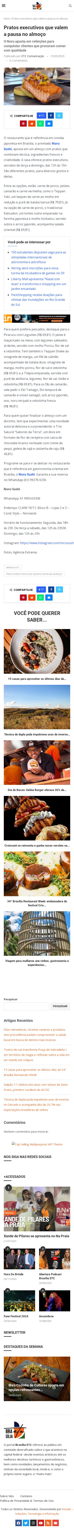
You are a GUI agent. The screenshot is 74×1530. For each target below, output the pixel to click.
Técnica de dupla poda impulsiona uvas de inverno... (37, 734)
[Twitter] (26, 1523)
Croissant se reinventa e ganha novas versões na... (37, 845)
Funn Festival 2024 (16, 1316)
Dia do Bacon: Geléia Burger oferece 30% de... (37, 790)
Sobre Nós (7, 1496)
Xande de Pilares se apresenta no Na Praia (36, 1236)
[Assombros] (54, 1300)
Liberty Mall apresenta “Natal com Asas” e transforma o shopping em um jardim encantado (38, 284)
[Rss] (48, 1523)
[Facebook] (18, 1523)
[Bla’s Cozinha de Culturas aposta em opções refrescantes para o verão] (37, 1379)
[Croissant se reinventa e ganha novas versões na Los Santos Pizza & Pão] (37, 818)
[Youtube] (41, 1523)
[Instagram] (33, 1523)
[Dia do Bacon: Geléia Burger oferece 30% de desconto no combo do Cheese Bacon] (37, 762)
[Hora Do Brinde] (19, 1259)
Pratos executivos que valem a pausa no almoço (34, 574)
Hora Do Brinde (13, 1274)
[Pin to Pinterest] (23, 123)
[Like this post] (42, 115)
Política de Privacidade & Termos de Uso (27, 1501)
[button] (7, 1379)
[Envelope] (55, 1523)
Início (7, 18)
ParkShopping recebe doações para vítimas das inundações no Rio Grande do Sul (38, 300)
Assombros (46, 1316)
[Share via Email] (49, 123)
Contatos (26, 1496)
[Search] (70, 6)
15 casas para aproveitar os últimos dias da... (37, 679)
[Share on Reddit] (31, 123)
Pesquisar (11, 999)
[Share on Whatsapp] (40, 123)
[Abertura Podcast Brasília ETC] (54, 1259)
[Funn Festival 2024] (19, 1300)
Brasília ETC (12, 567)
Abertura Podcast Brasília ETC (50, 1276)
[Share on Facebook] (51, 115)
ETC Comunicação (32, 56)
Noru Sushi (27, 474)
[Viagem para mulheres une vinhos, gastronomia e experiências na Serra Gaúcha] (37, 933)
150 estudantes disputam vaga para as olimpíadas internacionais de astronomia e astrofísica (38, 257)
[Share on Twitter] (59, 115)
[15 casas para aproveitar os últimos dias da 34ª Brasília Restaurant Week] (37, 651)
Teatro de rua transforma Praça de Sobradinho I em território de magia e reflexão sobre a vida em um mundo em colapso (36, 1055)
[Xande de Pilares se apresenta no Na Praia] (37, 1209)
